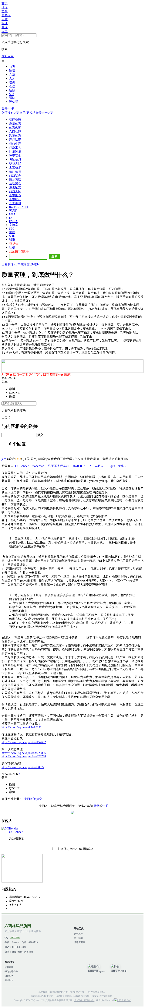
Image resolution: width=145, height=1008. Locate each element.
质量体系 (15, 123)
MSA (12, 214)
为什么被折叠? (11, 799)
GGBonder (22, 466)
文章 (5, 11)
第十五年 (78, 933)
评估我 (13, 101)
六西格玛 (15, 131)
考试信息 (15, 159)
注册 (11, 108)
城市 (12, 239)
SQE (12, 236)
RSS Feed (126, 1000)
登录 (5, 108)
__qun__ (112, 466)
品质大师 (15, 191)
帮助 (12, 97)
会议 (5, 27)
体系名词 (15, 127)
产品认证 (15, 139)
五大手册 (15, 203)
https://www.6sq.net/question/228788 (24, 756)
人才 (5, 19)
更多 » (122, 466)
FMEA (13, 221)
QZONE (14, 392)
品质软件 (15, 175)
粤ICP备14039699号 (84, 1000)
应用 (5, 31)
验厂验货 (15, 171)
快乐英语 (15, 179)
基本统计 (15, 199)
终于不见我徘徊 (58, 466)
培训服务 (9, 980)
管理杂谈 (15, 119)
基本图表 (15, 195)
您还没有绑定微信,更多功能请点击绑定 (28, 112)
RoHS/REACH (18, 207)
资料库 (6, 15)
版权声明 (9, 967)
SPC (12, 228)
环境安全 (15, 155)
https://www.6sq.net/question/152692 (24, 742)
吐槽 (12, 247)
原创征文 (15, 187)
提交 (40, 435)
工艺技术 (15, 167)
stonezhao (38, 466)
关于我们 (78, 938)
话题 (12, 90)
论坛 (5, 7)
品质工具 (15, 147)
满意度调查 (79, 942)
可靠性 (13, 210)
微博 (12, 389)
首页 (5, 3)
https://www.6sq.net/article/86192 (22, 727)
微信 (12, 396)
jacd (4, 459)
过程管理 (8, 264)
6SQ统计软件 (11, 971)
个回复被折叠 (32, 799)
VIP (11, 94)
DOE (12, 217)
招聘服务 (9, 975)
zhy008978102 (82, 466)
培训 (5, 23)
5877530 (15, 937)
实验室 (13, 224)
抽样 (12, 232)
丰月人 (99, 466)
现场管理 (33, 264)
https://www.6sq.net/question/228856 (24, 753)
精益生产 (15, 143)
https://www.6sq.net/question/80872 (23, 767)
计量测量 (15, 151)
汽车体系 (15, 135)
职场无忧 (15, 163)
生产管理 (20, 264)
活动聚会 (15, 183)
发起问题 (8, 56)
